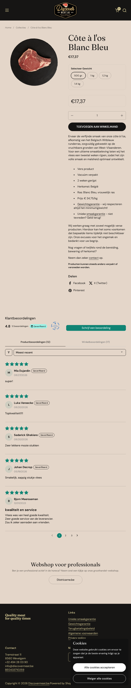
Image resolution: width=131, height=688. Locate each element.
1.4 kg (77, 83)
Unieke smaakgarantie (82, 619)
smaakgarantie (95, 214)
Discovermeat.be (38, 683)
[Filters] (8, 352)
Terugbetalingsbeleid (81, 628)
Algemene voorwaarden (83, 633)
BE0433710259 (14, 670)
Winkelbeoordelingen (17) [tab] (96, 341)
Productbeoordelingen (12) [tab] (35, 341)
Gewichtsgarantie (88, 204)
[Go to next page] (78, 535)
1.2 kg (105, 75)
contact (94, 258)
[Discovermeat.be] (65, 10)
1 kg (92, 75)
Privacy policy (77, 638)
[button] (124, 10)
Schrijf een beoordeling (96, 328)
